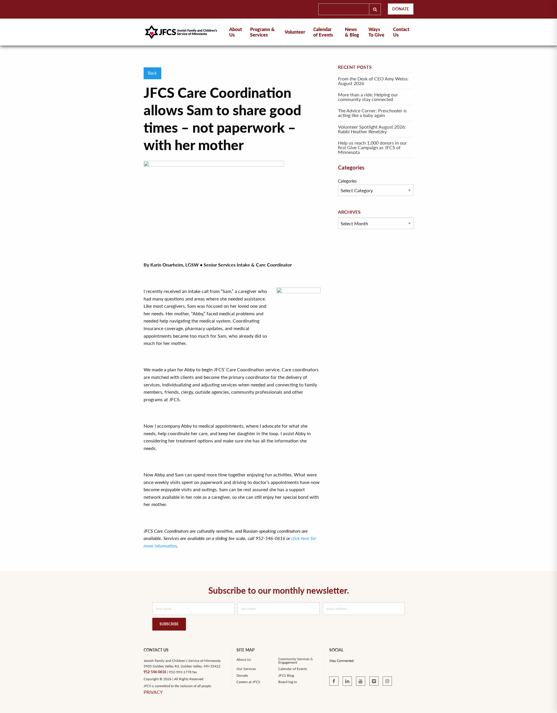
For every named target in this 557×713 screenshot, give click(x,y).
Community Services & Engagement (295, 660)
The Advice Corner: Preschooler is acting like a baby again (372, 113)
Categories (347, 181)
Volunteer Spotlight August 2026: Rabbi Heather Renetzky (372, 129)
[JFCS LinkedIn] (347, 681)
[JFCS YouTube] (360, 681)
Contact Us (401, 31)
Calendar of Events (323, 31)
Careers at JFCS (248, 682)
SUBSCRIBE (169, 624)
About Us (243, 659)
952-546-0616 (155, 672)
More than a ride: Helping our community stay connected (368, 97)
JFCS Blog (286, 675)
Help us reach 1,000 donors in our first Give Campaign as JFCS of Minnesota (372, 147)
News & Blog (352, 31)
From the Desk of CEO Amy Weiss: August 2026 (373, 81)
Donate (400, 8)
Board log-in (287, 682)
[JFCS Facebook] (334, 681)
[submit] (375, 9)
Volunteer (295, 32)
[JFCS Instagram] (387, 681)
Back (152, 73)
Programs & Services (262, 31)
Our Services (246, 669)
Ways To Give (376, 31)
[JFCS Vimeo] (374, 681)
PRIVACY (153, 692)
